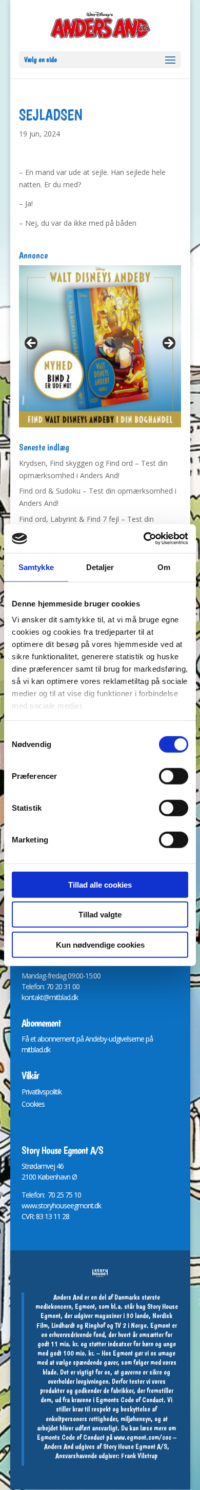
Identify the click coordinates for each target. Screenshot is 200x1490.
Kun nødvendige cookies (100, 944)
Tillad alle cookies (100, 884)
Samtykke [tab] (36, 566)
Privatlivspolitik (42, 1091)
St (24, 1166)
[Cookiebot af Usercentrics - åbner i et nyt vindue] (143, 538)
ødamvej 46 (46, 1166)
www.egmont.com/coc (142, 1437)
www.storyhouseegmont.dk (61, 1205)
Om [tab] (163, 566)
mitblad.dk (36, 1049)
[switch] (173, 776)
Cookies (33, 1104)
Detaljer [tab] (100, 566)
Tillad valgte (100, 914)
